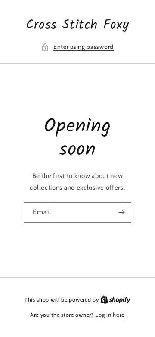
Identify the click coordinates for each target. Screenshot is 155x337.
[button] (77, 46)
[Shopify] (115, 299)
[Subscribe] (121, 212)
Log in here (110, 314)
